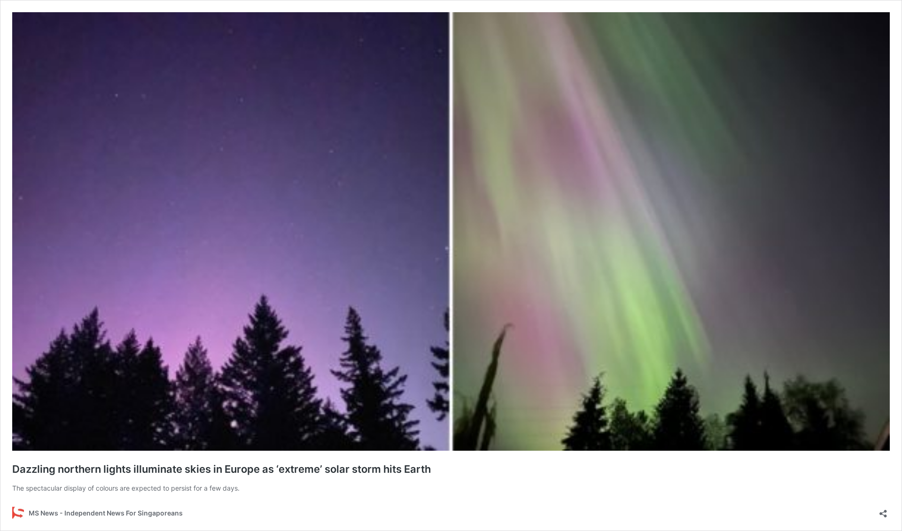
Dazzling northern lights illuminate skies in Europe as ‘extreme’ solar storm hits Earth (221, 469)
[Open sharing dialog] (883, 510)
